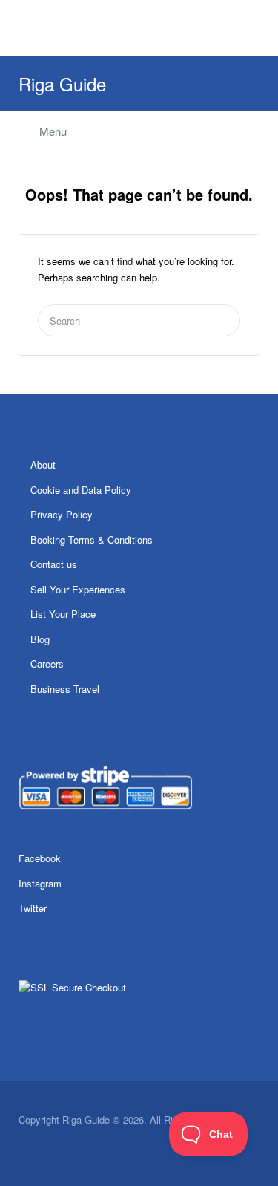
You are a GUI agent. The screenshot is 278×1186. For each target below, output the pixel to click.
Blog (40, 639)
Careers (47, 663)
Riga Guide (62, 84)
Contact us (53, 564)
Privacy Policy (61, 514)
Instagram (40, 883)
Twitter (33, 908)
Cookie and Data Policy (80, 490)
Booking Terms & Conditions (91, 539)
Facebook (40, 858)
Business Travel (64, 689)
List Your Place (63, 614)
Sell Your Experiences (77, 589)
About (43, 464)
